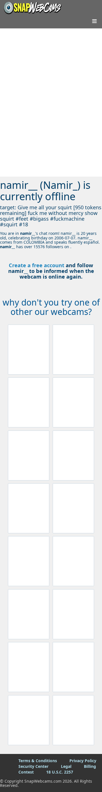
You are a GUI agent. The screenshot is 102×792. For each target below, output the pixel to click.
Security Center (33, 766)
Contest (26, 772)
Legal (66, 766)
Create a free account (36, 265)
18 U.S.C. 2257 (59, 772)
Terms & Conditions (37, 760)
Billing (90, 766)
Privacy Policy (82, 760)
